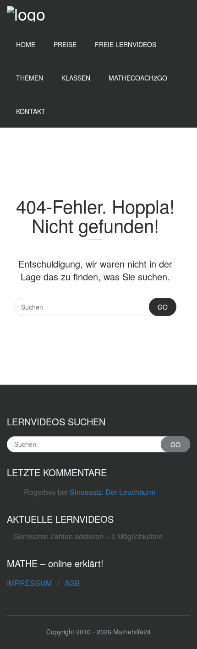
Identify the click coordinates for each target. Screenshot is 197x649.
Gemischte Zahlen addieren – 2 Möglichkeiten (88, 536)
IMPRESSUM (29, 583)
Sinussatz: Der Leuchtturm (112, 492)
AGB (72, 583)
